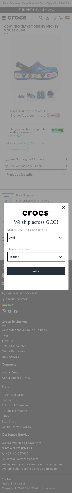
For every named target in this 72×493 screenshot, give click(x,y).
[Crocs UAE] (36, 213)
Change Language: (19, 249)
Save (36, 271)
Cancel (36, 281)
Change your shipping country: (27, 230)
